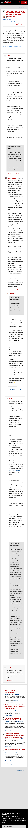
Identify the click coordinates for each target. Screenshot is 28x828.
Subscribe (13, 21)
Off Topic (16, 694)
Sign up (24, 2)
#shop (20, 46)
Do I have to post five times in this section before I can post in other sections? (15, 706)
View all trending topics (9, 764)
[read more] (16, 700)
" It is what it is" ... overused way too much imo (15, 691)
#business (9, 46)
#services (16, 46)
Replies (7, 702)
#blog (4, 46)
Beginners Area (17, 710)
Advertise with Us (22, 7)
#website (9, 48)
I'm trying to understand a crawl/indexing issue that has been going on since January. (14, 735)
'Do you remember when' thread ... (15, 750)
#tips (4, 48)
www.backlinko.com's (14, 470)
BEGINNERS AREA (7, 19)
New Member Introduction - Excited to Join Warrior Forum (14, 719)
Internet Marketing (20, 738)
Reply (6, 715)
